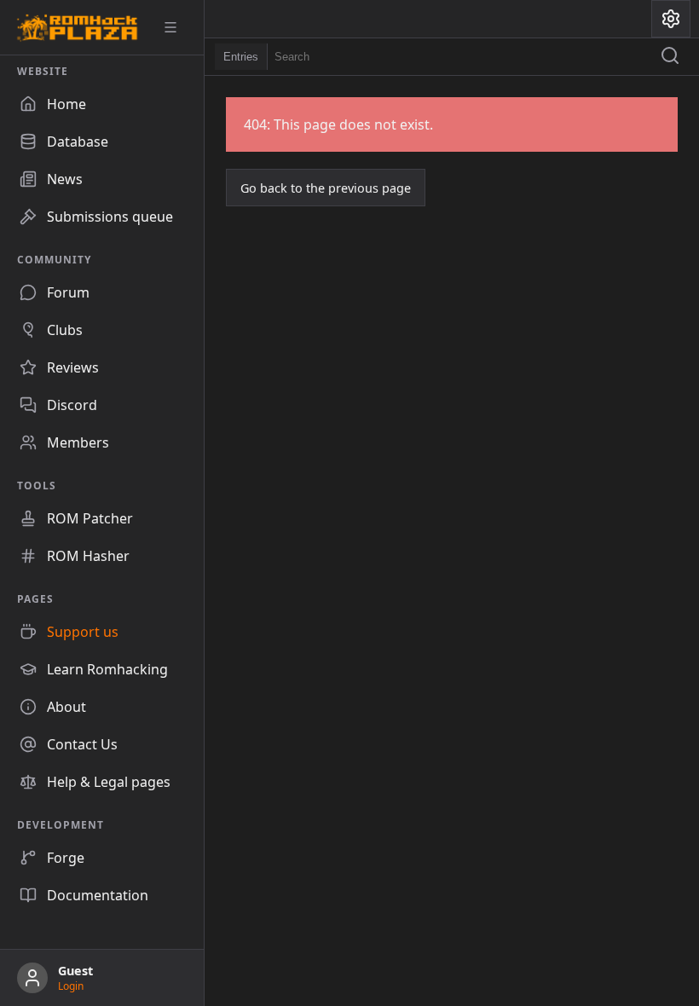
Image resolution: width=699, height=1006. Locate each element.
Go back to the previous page (325, 188)
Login (71, 986)
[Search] (670, 57)
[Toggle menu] (176, 27)
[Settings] (670, 19)
